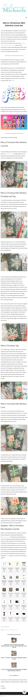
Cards (6, 629)
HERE (12, 80)
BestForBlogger (23, 693)
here (7, 555)
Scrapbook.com (9, 153)
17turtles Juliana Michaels (10, 693)
